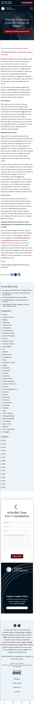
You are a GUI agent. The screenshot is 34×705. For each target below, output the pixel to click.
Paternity (5, 386)
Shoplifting (5, 405)
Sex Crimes (5, 400)
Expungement (6, 357)
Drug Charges (6, 346)
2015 (3, 477)
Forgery (4, 365)
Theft (4, 410)
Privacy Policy (17, 683)
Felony (4, 360)
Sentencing (6, 397)
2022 (3, 454)
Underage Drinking (8, 416)
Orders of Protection (9, 384)
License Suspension (8, 381)
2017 (3, 470)
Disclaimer (17, 679)
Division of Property (8, 336)
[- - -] (31, 8)
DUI (3, 349)
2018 (3, 467)
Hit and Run (6, 370)
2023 (3, 451)
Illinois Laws (6, 376)
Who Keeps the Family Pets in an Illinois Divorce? (17, 290)
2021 (3, 457)
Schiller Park (22, 645)
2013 (3, 484)
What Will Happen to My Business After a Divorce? (15, 301)
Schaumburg (12, 645)
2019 (3, 464)
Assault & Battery (8, 317)
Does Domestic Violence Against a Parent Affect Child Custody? (15, 305)
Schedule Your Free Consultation (17, 31)
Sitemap (17, 692)
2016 (3, 474)
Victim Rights (6, 421)
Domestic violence (7, 59)
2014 (3, 481)
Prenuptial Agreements (9, 389)
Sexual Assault (7, 402)
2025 (3, 444)
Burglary (5, 320)
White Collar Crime (8, 429)
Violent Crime (6, 424)
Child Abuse (6, 322)
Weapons (5, 426)
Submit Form (17, 556)
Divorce (4, 338)
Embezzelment (7, 354)
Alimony (4, 314)
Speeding (5, 408)
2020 (3, 461)
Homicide (5, 373)
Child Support (6, 328)
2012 (3, 487)
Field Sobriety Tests (8, 362)
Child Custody (7, 325)
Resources (17, 687)
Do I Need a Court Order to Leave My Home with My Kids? (16, 294)
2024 (3, 447)
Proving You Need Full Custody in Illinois (14, 297)
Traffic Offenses (7, 413)
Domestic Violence (22, 48)
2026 (3, 440)
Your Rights (6, 432)
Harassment (6, 368)
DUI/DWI (5, 352)
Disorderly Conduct (8, 333)
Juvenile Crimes (7, 378)
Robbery (5, 394)
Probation (5, 392)
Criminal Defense (7, 330)
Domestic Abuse (7, 341)
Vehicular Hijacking (8, 418)
